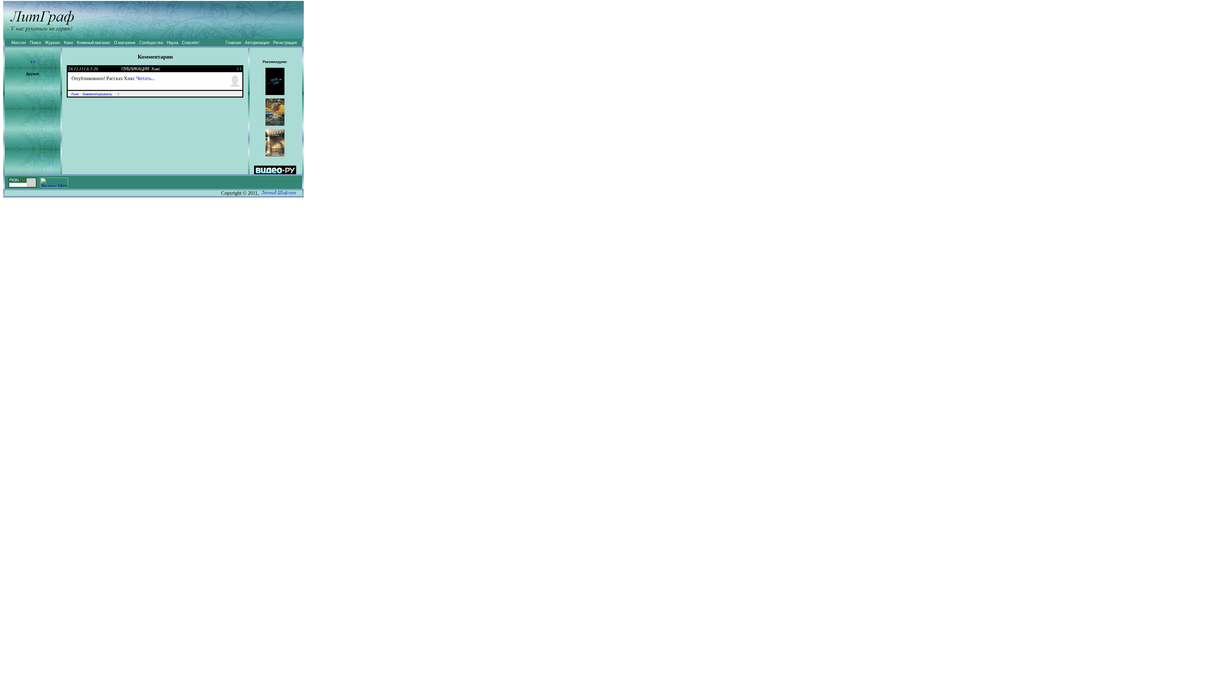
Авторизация (257, 42)
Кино (68, 42)
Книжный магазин (93, 42)
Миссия (18, 42)
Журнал (52, 42)
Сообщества (151, 42)
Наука (172, 42)
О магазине (124, 42)
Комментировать (97, 94)
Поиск (35, 42)
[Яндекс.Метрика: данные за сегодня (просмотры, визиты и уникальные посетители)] (54, 182)
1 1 (33, 61)
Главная (233, 42)
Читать (143, 78)
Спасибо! (190, 42)
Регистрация (285, 42)
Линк (75, 94)
